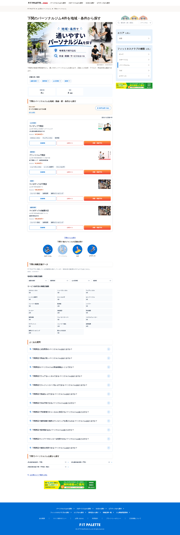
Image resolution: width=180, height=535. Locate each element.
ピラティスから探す (103, 3)
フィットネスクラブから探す (59, 512)
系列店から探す (93, 512)
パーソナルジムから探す (58, 3)
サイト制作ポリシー (59, 518)
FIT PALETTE (31, 8)
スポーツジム (123, 59)
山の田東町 (57, 81)
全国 (120, 38)
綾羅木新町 (35, 81)
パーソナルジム (124, 65)
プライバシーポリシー (113, 518)
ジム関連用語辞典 (122, 512)
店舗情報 (42, 143)
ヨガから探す (90, 3)
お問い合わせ (79, 518)
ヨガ (120, 70)
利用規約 (95, 518)
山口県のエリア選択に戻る (38, 475)
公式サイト (70, 143)
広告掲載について (135, 518)
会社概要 (42, 518)
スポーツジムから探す (76, 3)
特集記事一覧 (107, 512)
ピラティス (122, 76)
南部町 (67, 81)
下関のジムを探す (70, 238)
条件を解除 (32, 112)
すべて (121, 54)
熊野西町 (45, 81)
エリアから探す (79, 512)
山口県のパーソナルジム (44, 8)
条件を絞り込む (104, 108)
